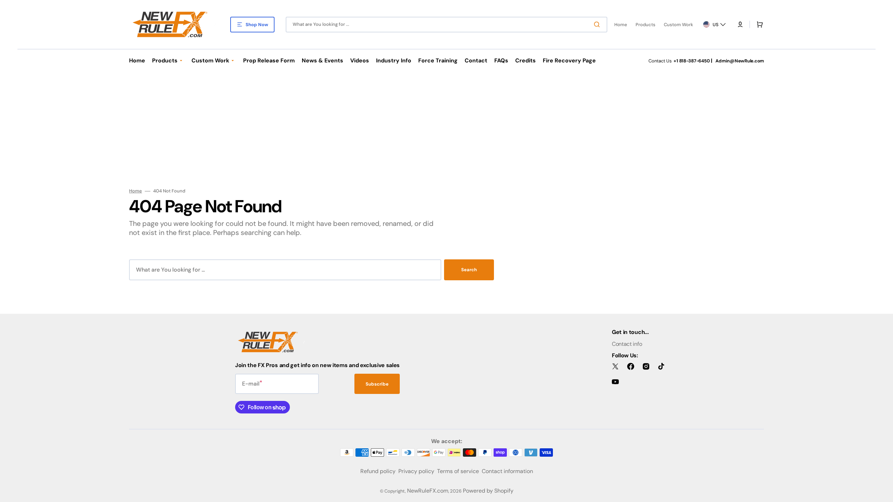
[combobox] (446, 24)
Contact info (627, 344)
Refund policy (378, 471)
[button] (740, 24)
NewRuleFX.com (427, 490)
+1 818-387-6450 (692, 61)
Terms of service (458, 471)
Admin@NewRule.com (739, 61)
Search (469, 270)
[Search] (598, 24)
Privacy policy (416, 471)
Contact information (507, 471)
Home (135, 191)
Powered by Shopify (488, 490)
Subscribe (377, 384)
